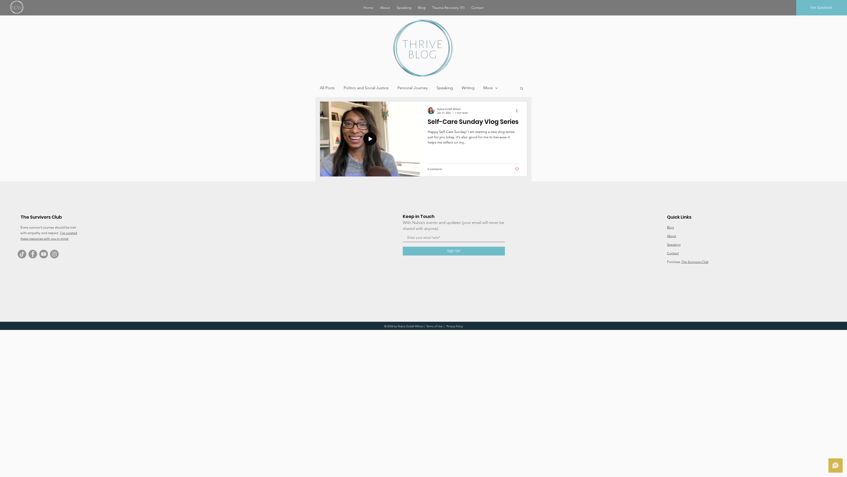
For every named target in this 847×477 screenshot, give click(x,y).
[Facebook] (32, 254)
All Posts (327, 87)
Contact (673, 253)
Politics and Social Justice (366, 87)
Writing (468, 87)
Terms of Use (434, 326)
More (488, 87)
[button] (521, 88)
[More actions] (518, 110)
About (671, 236)
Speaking (445, 87)
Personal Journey (412, 87)
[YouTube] (43, 254)
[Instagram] (54, 254)
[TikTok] (22, 254)
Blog (670, 227)
